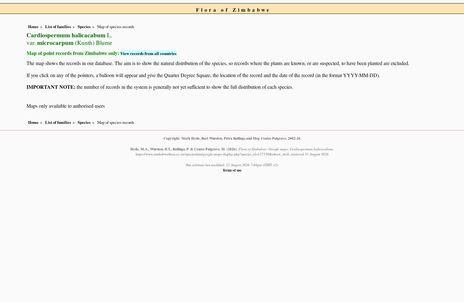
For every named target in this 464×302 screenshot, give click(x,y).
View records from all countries (148, 53)
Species (84, 26)
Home (33, 26)
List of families (58, 26)
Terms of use (232, 170)
